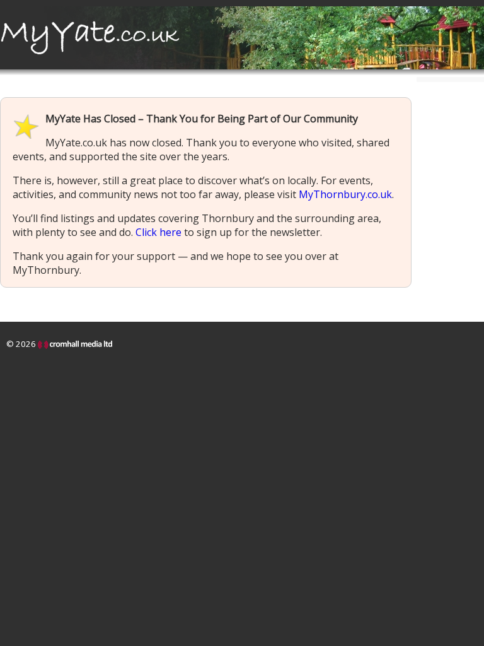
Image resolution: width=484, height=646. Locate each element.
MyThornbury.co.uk (345, 194)
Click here (158, 232)
